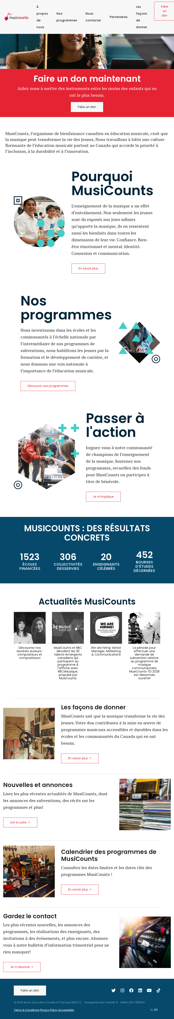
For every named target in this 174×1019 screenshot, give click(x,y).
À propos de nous (42, 17)
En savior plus (78, 758)
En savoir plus (88, 268)
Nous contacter (93, 16)
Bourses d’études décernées (144, 566)
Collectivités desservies (68, 566)
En (152, 1010)
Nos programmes (66, 16)
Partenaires (119, 17)
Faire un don (87, 107)
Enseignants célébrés (106, 566)
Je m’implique (103, 496)
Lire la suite (18, 822)
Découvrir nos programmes (48, 386)
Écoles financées (29, 566)
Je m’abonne (20, 967)
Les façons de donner (141, 17)
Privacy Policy (49, 1010)
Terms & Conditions (26, 1010)
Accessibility (66, 1010)
